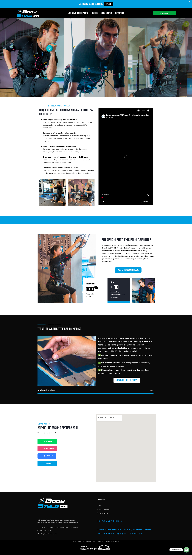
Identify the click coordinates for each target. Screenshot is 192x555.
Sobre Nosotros (106, 13)
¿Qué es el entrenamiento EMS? (78, 13)
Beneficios (95, 13)
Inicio (101, 505)
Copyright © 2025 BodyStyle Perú (84, 541)
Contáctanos (119, 13)
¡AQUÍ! (108, 4)
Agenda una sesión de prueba (128, 270)
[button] (64, 207)
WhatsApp (166, 13)
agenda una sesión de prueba (96, 69)
